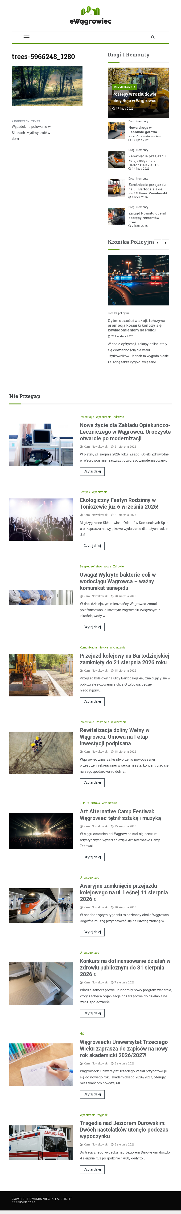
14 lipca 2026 (140, 168)
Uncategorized (89, 877)
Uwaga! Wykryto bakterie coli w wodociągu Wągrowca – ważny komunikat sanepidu (118, 581)
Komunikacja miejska (94, 647)
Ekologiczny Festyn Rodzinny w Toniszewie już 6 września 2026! (119, 503)
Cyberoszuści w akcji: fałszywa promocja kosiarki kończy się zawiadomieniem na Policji (136, 325)
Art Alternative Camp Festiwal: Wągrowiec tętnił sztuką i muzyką (120, 814)
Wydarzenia (103, 417)
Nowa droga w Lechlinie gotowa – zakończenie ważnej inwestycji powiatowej (146, 134)
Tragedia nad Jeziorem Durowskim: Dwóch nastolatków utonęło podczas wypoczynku (124, 1130)
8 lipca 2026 (140, 197)
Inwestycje (87, 417)
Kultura (84, 803)
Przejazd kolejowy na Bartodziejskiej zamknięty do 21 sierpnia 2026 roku (124, 659)
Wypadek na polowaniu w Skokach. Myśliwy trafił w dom (31, 132)
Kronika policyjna (119, 313)
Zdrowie (118, 417)
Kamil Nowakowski (96, 446)
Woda (107, 566)
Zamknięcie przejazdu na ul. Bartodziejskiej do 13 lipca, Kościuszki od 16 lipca (147, 191)
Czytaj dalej (92, 471)
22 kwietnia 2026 (122, 336)
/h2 (82, 1033)
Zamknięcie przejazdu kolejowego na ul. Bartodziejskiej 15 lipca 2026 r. (147, 163)
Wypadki (102, 1115)
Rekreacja (102, 722)
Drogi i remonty (124, 87)
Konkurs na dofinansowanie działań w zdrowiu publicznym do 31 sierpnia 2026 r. (125, 968)
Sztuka (95, 803)
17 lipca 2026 (140, 140)
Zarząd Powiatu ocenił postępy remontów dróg (147, 217)
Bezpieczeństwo (91, 566)
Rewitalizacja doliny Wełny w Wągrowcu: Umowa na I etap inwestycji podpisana (114, 737)
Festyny (85, 492)
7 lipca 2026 (140, 225)
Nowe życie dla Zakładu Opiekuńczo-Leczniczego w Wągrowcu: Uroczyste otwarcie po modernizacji (125, 432)
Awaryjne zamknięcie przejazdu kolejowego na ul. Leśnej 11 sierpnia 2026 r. (124, 892)
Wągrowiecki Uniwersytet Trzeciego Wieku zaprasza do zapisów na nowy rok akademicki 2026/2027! (124, 1049)
